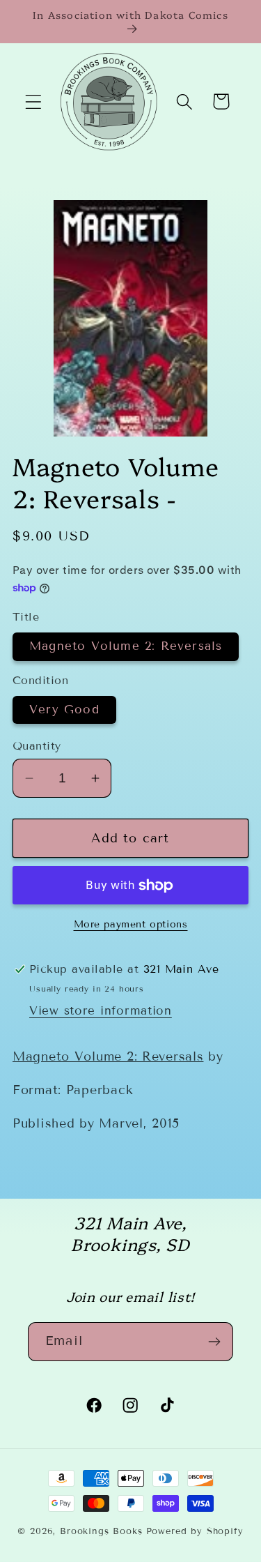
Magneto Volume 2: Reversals (125, 646)
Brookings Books (101, 1531)
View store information (100, 1010)
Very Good (64, 709)
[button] (33, 101)
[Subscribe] (214, 1341)
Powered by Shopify (195, 1531)
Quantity (37, 745)
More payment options (131, 924)
